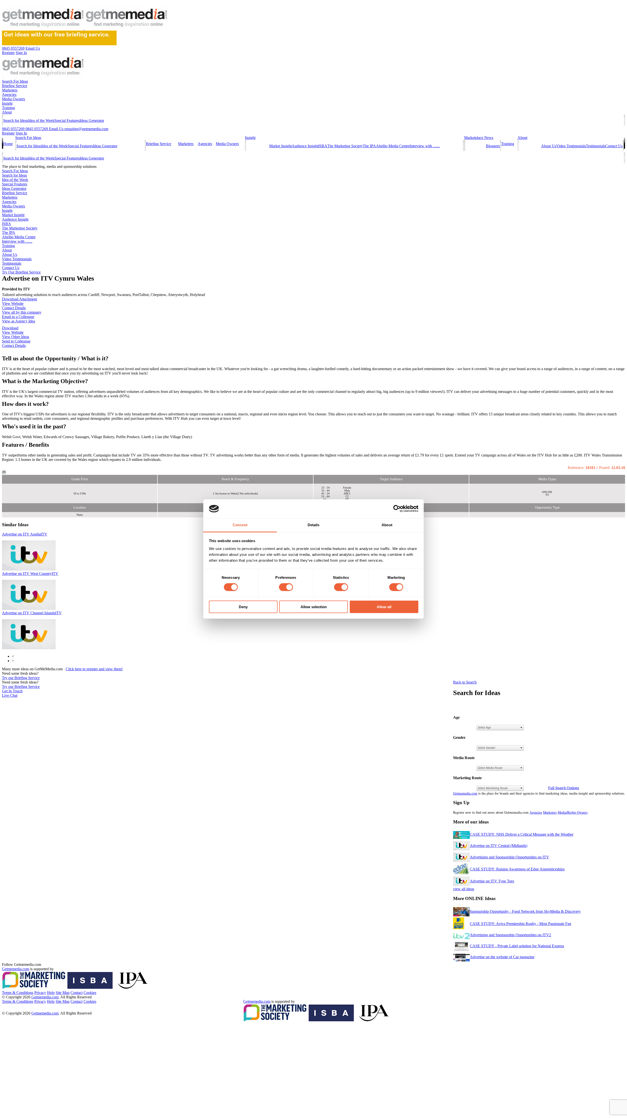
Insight (7, 103)
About (7, 112)
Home (8, 144)
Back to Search (465, 682)
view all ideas (463, 889)
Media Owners (13, 99)
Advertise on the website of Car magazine (502, 957)
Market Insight (280, 146)
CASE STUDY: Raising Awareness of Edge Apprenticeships (517, 869)
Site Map (63, 993)
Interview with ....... (425, 146)
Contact (77, 993)
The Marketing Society (345, 146)
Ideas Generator (92, 120)
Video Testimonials (571, 146)
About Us (548, 146)
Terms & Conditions (17, 993)
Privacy (40, 993)
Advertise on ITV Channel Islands (32, 613)
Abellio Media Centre (393, 146)
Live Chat (9, 695)
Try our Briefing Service (21, 678)
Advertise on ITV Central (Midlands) (498, 846)
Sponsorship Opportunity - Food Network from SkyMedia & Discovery (525, 911)
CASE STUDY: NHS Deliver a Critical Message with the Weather (521, 834)
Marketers (9, 90)
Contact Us (614, 146)
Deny (243, 607)
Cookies (90, 993)
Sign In (21, 133)
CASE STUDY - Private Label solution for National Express (517, 946)
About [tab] (387, 525)
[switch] (286, 587)
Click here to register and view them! (94, 669)
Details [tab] (314, 525)
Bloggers (493, 146)
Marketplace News (478, 138)
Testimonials (595, 146)
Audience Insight (305, 146)
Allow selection (314, 607)
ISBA (322, 146)
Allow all (384, 607)
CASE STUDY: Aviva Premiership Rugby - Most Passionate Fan (520, 924)
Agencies (9, 94)
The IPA (369, 146)
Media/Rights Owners (573, 812)
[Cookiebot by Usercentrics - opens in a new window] (396, 508)
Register (8, 133)
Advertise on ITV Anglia (24, 534)
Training (8, 108)
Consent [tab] (240, 525)
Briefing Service (14, 86)
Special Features (67, 120)
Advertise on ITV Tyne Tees (492, 881)
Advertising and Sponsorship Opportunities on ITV (509, 857)
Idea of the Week (41, 120)
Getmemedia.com (465, 793)
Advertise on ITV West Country (30, 573)
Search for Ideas (15, 120)
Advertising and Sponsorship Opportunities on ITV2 (510, 935)
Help (51, 993)
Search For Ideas (15, 81)
